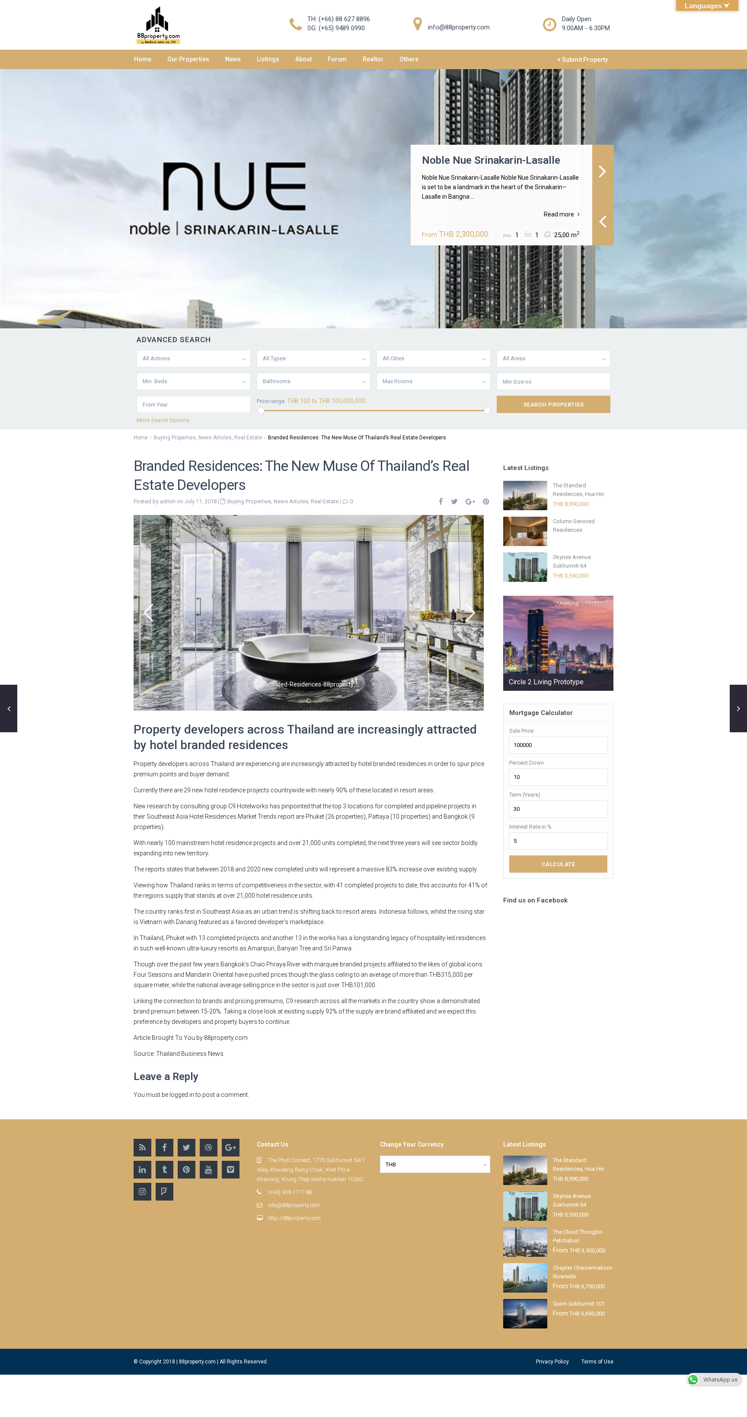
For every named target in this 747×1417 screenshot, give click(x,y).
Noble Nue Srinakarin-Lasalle (491, 160)
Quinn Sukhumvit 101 (579, 1303)
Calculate (558, 864)
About (303, 59)
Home (142, 59)
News (233, 59)
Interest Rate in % (530, 826)
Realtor (373, 59)
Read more (559, 214)
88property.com (226, 1037)
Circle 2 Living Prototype (546, 682)
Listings (268, 59)
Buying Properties (175, 438)
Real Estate (248, 438)
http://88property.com (294, 1218)
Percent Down (526, 763)
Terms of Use (597, 1362)
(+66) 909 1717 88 (290, 1192)
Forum (337, 59)
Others (408, 59)
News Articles (215, 438)
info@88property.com (294, 1205)
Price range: (271, 401)
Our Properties (188, 59)
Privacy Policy (552, 1362)
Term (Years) (524, 794)
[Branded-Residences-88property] (309, 613)
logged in (181, 1094)
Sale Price (521, 731)
